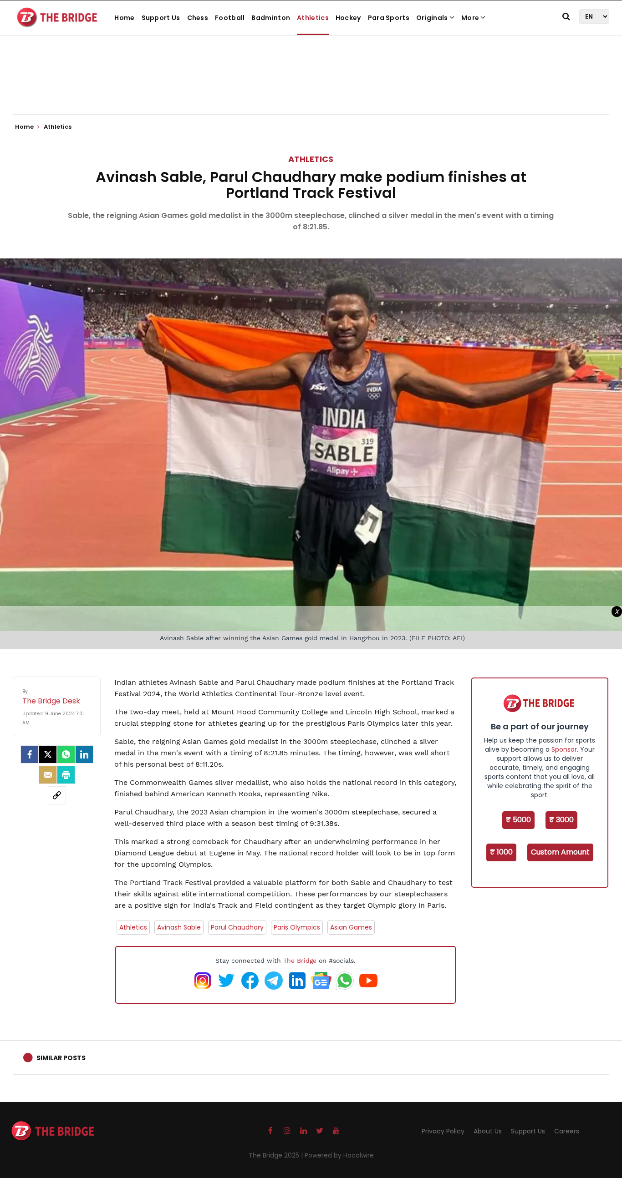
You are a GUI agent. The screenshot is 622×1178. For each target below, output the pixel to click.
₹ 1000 (501, 852)
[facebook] (29, 754)
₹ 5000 (518, 819)
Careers (566, 1131)
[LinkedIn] (84, 754)
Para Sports (388, 17)
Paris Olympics (297, 927)
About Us (488, 1131)
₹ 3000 (561, 819)
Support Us (161, 17)
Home (124, 17)
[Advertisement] (311, 86)
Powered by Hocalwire (339, 1155)
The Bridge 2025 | (277, 1155)
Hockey (348, 17)
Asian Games (351, 927)
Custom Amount (560, 852)
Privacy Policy (443, 1131)
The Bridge (299, 960)
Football (230, 17)
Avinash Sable (179, 927)
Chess (198, 17)
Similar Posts (61, 1057)
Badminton (270, 17)
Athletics (313, 17)
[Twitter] (48, 754)
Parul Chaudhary (237, 927)
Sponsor (564, 749)
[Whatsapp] (66, 754)
